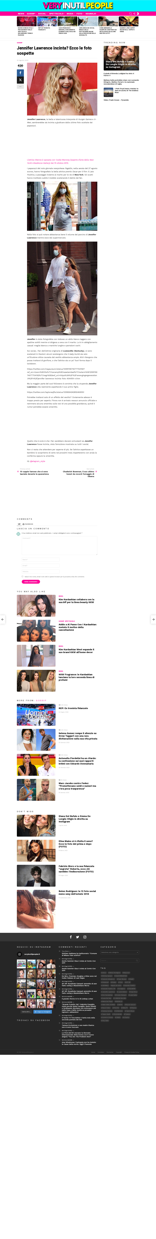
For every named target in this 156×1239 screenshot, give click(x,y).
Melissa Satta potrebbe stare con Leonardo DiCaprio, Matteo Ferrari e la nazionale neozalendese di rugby (121, 82)
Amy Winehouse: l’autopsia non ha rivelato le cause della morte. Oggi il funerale (79, 1043)
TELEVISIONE (118, 1014)
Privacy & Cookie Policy (131, 1052)
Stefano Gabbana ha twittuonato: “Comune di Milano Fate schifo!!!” (79, 954)
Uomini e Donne (108, 1017)
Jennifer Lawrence (109, 992)
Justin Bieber (122, 992)
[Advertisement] (62, 142)
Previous (18, 27)
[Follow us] (134, 13)
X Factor (126, 1017)
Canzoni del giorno (109, 979)
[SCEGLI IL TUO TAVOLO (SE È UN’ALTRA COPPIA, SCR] (21, 964)
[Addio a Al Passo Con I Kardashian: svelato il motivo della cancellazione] (36, 631)
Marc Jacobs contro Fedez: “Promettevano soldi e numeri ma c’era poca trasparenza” (77, 786)
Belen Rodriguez (115, 972)
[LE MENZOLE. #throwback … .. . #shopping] (31, 983)
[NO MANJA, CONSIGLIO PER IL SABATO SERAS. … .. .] (51, 964)
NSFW (120, 1004)
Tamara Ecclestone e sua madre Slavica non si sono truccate (78, 1026)
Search (137, 961)
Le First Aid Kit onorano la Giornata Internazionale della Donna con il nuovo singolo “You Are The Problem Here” (78, 1035)
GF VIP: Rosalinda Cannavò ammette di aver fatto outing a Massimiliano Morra (79, 985)
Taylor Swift (106, 1014)
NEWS (21, 13)
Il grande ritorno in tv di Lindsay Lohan (77, 999)
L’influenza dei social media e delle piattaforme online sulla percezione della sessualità (87, 31)
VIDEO (118, 1017)
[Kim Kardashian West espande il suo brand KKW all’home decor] (36, 656)
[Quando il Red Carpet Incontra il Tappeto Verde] (128, 21)
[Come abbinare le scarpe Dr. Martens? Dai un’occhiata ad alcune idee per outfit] (108, 21)
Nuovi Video (106, 1008)
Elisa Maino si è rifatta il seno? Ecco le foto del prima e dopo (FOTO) (76, 844)
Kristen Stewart (121, 995)
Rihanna (133, 1008)
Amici (104, 972)
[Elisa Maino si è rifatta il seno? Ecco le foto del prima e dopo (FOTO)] (36, 851)
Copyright (119, 1052)
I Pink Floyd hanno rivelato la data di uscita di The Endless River (126, 90)
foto (121, 982)
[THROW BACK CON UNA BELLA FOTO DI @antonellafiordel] (31, 964)
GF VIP (128, 982)
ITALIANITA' (132, 988)
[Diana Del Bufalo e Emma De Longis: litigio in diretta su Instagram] (36, 826)
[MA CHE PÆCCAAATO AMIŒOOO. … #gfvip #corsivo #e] (41, 973)
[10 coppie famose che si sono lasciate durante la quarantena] (2, 619)
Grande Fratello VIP (109, 988)
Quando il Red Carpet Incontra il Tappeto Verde (127, 29)
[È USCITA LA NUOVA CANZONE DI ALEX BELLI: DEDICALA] (51, 983)
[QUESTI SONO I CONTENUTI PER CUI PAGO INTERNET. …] (31, 973)
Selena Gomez (107, 1011)
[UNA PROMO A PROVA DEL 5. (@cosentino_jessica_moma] (41, 1003)
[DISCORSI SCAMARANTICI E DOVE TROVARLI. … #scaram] (51, 1003)
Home (93, 1052)
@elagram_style (37, 461)
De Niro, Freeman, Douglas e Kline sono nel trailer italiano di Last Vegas (79, 977)
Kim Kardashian (107, 995)
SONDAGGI (119, 1011)
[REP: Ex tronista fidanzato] (47, 21)
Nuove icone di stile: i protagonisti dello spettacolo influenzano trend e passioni (25, 31)
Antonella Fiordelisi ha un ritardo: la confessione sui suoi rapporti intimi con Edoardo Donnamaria (77, 761)
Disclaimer (110, 1052)
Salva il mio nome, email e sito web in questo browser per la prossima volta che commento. (55, 576)
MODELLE (119, 1001)
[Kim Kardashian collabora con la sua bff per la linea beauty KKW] (36, 606)
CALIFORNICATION (121, 976)
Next (138, 27)
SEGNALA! (91, 13)
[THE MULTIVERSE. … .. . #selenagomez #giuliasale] (41, 993)
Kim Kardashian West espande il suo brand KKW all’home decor (76, 650)
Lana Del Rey (107, 998)
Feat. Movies (122, 979)
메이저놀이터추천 (67, 959)
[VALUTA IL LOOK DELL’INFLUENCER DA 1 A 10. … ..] (21, 993)
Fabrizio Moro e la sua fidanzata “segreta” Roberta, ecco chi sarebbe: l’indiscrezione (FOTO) (76, 869)
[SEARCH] (130, 13)
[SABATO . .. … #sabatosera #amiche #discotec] (31, 1003)
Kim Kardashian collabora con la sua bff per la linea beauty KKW (76, 600)
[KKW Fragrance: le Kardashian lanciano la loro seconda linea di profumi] (36, 681)
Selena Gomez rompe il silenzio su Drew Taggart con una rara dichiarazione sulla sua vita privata (78, 736)
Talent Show (130, 1011)
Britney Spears (107, 976)
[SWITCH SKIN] (138, 13)
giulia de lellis (116, 985)
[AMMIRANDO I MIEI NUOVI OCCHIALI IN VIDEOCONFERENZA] (21, 983)
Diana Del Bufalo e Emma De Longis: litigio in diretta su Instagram (75, 819)
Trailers (127, 1014)
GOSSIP (31, 13)
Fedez (114, 982)
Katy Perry (134, 992)
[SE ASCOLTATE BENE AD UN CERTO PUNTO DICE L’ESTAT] (41, 964)
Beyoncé (126, 972)
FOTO (79, 13)
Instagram (122, 988)
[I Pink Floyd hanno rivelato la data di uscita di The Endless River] (108, 92)
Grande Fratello (130, 985)
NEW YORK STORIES (109, 1004)
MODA (70, 13)
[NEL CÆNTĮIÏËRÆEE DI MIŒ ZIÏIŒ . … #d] (51, 973)
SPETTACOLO (56, 13)
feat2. (132, 979)
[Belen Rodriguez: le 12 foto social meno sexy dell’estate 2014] (36, 909)
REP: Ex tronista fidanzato (73, 708)
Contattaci (101, 1052)
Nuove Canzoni (130, 1004)
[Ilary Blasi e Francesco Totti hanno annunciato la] (31, 993)
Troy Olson (65, 951)
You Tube (105, 1020)
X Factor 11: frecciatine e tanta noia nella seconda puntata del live (78, 1019)
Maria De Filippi (107, 1001)
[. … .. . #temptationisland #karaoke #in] (41, 983)
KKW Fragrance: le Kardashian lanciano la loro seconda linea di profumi (76, 677)
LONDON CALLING (120, 998)
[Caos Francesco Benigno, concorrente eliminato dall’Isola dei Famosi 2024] (67, 21)
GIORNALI (105, 985)
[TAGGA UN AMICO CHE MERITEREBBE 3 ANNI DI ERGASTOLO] (51, 993)
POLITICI (116, 1008)
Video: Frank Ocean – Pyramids (116, 100)
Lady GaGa (133, 995)
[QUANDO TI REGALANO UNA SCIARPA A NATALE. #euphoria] (21, 973)
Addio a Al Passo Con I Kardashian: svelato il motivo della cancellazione (78, 627)
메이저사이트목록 (67, 996)
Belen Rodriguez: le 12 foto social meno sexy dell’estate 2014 (77, 892)
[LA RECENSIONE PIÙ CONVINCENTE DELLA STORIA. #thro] (21, 1003)
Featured (105, 982)
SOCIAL (42, 13)
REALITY (125, 1008)
